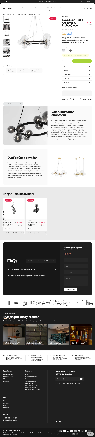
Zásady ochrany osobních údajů (18, 432)
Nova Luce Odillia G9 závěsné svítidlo (10, 224)
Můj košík (5, 403)
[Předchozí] (30, 1)
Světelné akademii (49, 260)
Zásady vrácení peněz (7, 432)
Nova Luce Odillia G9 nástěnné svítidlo (33, 224)
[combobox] (86, 1)
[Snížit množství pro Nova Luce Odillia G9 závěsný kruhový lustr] (64, 61)
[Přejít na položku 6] (6, 58)
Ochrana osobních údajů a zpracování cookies (32, 386)
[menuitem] (5, 103)
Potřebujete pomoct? (87, 99)
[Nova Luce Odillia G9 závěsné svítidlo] (13, 208)
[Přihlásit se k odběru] (81, 379)
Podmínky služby (28, 432)
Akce (14, 14)
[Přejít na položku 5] (6, 50)
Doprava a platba (29, 379)
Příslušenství (6, 381)
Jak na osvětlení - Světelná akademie (32, 390)
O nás (26, 374)
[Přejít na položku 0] (6, 19)
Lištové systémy (7, 379)
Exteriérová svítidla (8, 376)
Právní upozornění (13, 434)
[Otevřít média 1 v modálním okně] (34, 39)
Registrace (6, 407)
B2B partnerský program (31, 376)
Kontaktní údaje (6, 434)
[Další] (64, 1)
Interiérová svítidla (8, 374)
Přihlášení (5, 405)
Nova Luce (65, 16)
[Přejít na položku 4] (6, 42)
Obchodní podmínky (30, 381)
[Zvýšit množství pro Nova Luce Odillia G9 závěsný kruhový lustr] (69, 61)
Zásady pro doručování (36, 432)
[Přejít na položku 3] (6, 34)
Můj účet (5, 401)
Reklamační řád (29, 383)
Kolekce (9, 14)
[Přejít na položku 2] (6, 27)
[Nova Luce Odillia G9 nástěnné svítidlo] (36, 208)
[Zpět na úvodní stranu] (4, 14)
